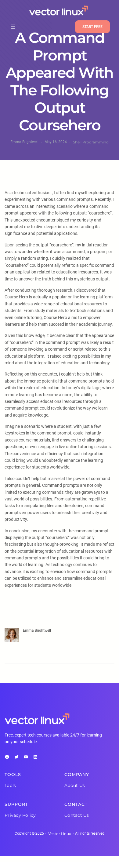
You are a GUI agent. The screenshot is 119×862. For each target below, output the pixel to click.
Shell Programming (91, 142)
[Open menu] (12, 26)
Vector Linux (59, 833)
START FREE (92, 27)
